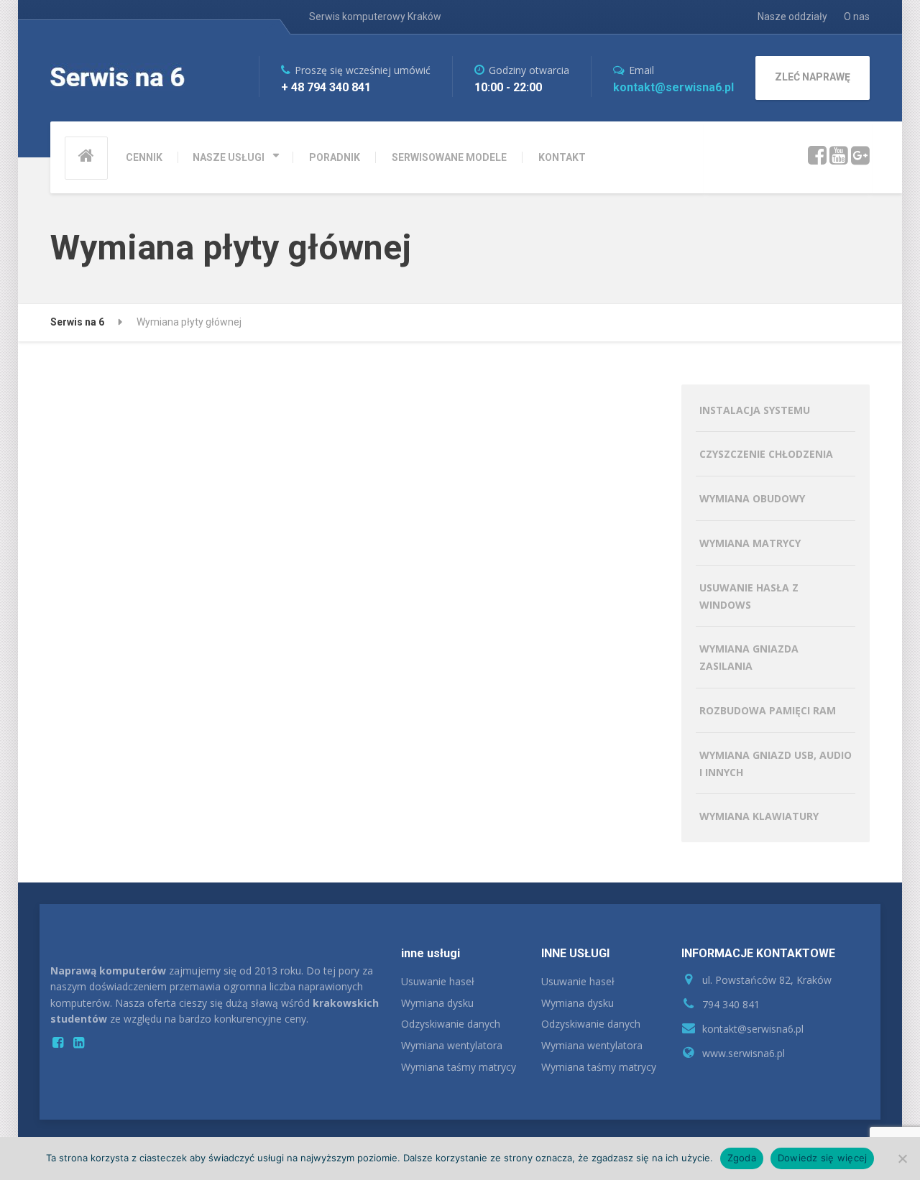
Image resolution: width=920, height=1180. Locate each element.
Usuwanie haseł (437, 981)
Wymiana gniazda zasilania (749, 657)
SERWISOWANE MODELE (449, 157)
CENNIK (144, 157)
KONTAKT (562, 157)
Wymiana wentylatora (451, 1045)
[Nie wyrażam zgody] (902, 1158)
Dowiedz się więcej (823, 1157)
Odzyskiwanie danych (450, 1024)
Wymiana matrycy (750, 543)
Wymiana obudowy (752, 498)
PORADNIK (334, 157)
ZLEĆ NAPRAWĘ (812, 77)
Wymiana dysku (437, 1003)
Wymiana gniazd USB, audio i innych (775, 763)
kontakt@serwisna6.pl (673, 87)
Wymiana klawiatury (759, 816)
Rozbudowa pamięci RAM (767, 710)
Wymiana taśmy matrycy (458, 1067)
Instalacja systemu (754, 410)
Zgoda (741, 1157)
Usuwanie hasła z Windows (749, 596)
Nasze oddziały (792, 16)
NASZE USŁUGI (228, 157)
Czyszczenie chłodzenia (766, 454)
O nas (857, 16)
